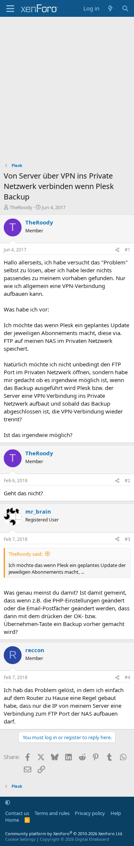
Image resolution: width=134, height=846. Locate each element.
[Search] (125, 8)
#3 (127, 539)
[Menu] (10, 8)
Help (116, 813)
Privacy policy (90, 813)
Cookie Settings (20, 839)
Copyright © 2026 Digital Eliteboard (74, 839)
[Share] (117, 250)
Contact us (17, 813)
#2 (127, 480)
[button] (8, 802)
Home (12, 819)
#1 (127, 250)
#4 (127, 677)
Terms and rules (52, 813)
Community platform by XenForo (64, 833)
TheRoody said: (25, 554)
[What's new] (110, 8)
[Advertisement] (67, 88)
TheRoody (21, 207)
